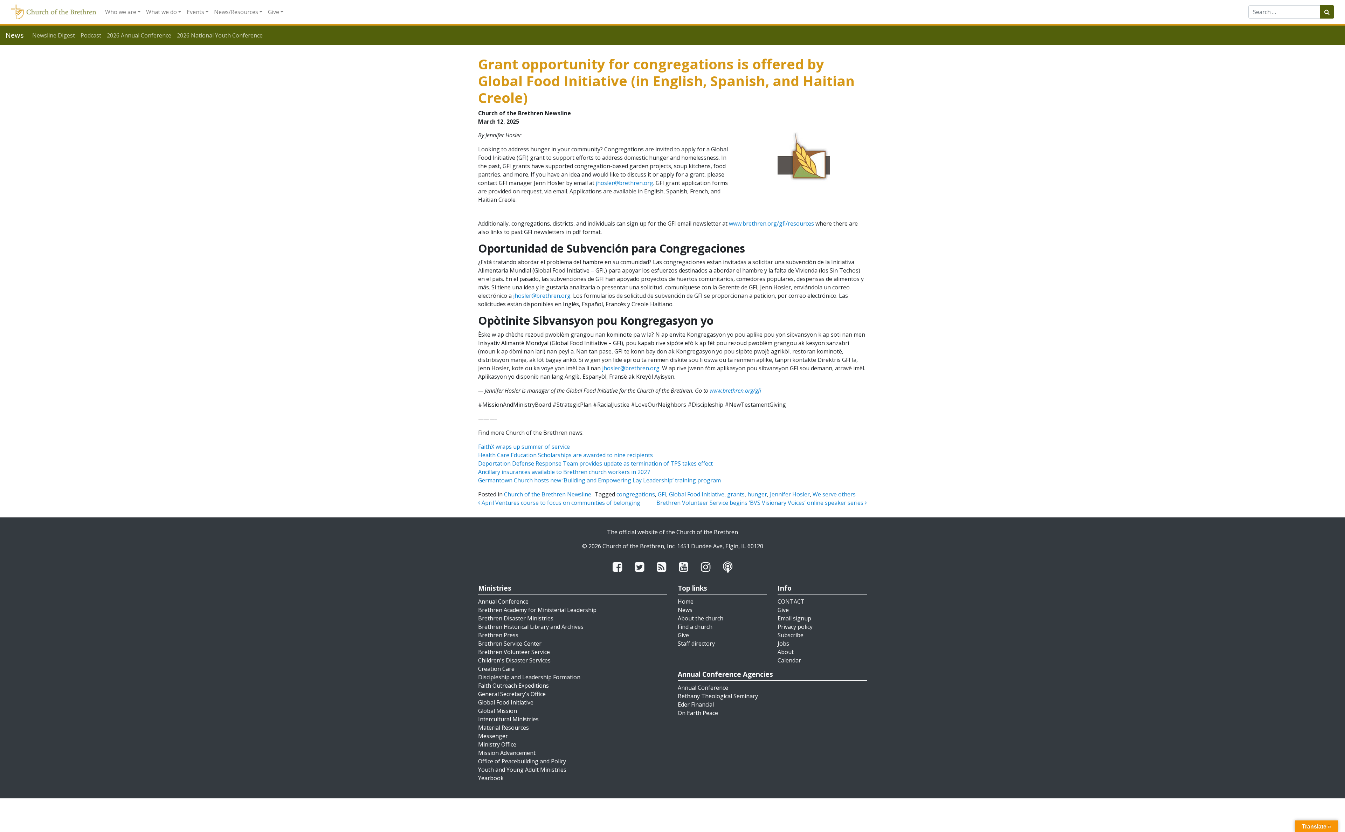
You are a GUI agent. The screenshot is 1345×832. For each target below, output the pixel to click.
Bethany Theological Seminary (718, 696)
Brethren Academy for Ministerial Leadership (537, 610)
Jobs (783, 643)
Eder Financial (696, 704)
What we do (161, 12)
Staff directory (696, 643)
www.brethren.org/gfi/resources (771, 223)
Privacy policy (795, 627)
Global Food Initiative (696, 494)
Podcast (91, 35)
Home (686, 601)
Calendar (789, 660)
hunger (757, 494)
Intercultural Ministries (508, 719)
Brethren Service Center (510, 643)
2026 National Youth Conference (220, 35)
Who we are (120, 12)
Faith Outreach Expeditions (513, 685)
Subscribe (790, 635)
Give (273, 12)
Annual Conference (503, 601)
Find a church (695, 627)
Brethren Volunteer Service (514, 652)
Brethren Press (498, 635)
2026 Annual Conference (139, 35)
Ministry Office (497, 744)
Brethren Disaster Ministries (515, 618)
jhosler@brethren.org (624, 183)
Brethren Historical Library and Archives (531, 627)
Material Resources (503, 727)
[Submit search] (1327, 12)
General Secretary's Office (512, 694)
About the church (700, 618)
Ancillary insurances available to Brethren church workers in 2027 (564, 472)
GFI (662, 494)
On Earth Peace (698, 713)
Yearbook (491, 778)
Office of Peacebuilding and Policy (522, 761)
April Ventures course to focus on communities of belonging (560, 503)
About (786, 652)
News (685, 610)
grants (736, 494)
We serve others (834, 494)
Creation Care (496, 669)
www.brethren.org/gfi (735, 390)
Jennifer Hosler (790, 494)
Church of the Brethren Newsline (547, 494)
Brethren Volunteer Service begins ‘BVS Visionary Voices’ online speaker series (760, 503)
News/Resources (236, 12)
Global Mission (497, 711)
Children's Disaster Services (514, 660)
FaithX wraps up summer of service (524, 447)
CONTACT (791, 601)
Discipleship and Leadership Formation (529, 677)
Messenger (493, 736)
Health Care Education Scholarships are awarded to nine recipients (565, 455)
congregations (635, 494)
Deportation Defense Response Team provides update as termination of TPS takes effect (595, 463)
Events (195, 12)
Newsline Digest (53, 35)
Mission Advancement (507, 753)
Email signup (794, 618)
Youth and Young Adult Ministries (522, 769)
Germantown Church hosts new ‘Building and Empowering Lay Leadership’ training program (599, 480)
